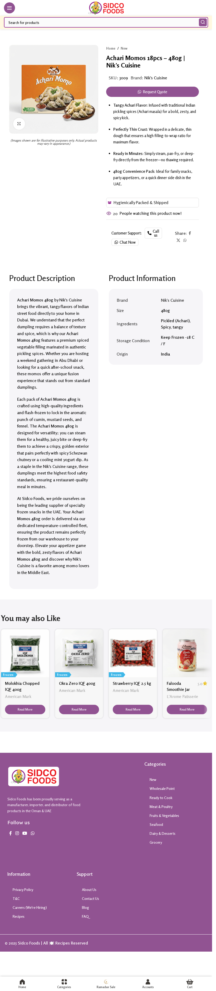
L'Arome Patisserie (182, 696)
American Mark (18, 696)
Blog (85, 907)
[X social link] (178, 240)
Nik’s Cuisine (155, 77)
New (124, 48)
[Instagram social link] (17, 833)
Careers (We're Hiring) (30, 907)
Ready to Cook (161, 797)
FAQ (85, 916)
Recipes (18, 916)
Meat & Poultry (161, 806)
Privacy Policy (23, 889)
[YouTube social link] (25, 833)
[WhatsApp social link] (185, 240)
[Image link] (33, 776)
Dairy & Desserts (162, 833)
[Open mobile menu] (9, 8)
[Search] (203, 22)
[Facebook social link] (190, 233)
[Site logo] (106, 7)
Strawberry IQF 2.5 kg (132, 683)
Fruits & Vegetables (164, 815)
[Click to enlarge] (19, 124)
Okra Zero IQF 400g (77, 683)
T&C (16, 898)
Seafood (156, 824)
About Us (89, 889)
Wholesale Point (162, 788)
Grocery (156, 842)
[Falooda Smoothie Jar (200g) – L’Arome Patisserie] (187, 653)
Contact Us (90, 898)
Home (110, 48)
